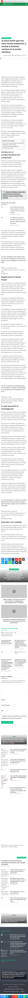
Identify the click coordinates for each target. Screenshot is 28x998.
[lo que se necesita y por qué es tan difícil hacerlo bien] (5, 771)
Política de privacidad (9, 989)
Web (2, 710)
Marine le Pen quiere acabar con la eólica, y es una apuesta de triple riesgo (18, 899)
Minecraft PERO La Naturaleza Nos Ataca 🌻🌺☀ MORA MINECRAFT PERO (18, 777)
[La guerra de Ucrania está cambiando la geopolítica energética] (7, 635)
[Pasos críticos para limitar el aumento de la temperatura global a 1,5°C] (5, 953)
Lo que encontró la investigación (10, 146)
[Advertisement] (14, 21)
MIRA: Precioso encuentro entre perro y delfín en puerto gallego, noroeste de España (18, 936)
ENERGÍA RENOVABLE (6, 38)
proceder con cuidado (8, 148)
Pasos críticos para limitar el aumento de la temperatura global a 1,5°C (18, 952)
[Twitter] (6, 559)
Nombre (3, 699)
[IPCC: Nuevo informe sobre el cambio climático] (5, 893)
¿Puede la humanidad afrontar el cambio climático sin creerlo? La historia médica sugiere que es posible (13, 741)
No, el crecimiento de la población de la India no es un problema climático (18, 751)
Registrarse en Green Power (9, 144)
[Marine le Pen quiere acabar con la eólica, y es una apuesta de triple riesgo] (5, 900)
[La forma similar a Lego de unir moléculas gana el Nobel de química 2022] (5, 873)
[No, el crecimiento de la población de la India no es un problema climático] (5, 753)
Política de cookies (19, 989)
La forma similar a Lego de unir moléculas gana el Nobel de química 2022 (17, 871)
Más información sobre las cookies (11, 991)
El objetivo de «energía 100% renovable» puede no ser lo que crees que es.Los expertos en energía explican (20, 662)
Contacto (22, 991)
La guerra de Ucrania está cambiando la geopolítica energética (6, 642)
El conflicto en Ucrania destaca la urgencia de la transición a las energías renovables (13, 862)
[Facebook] (2, 559)
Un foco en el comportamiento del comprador (13, 143)
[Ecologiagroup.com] (8, 4)
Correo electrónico (6, 705)
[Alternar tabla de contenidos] (22, 141)
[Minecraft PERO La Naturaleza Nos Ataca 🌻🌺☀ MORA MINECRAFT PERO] (5, 780)
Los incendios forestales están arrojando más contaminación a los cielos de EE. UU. (18, 761)
